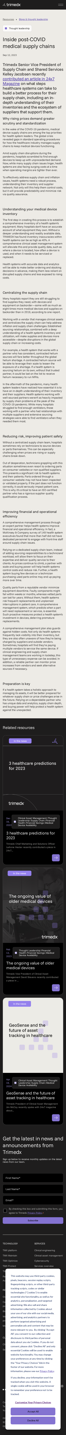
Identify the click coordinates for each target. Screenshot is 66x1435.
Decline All (33, 1420)
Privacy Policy (47, 1371)
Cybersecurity (41, 1260)
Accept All (33, 1411)
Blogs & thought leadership (33, 19)
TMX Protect (9, 1266)
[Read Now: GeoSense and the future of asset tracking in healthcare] (56, 1117)
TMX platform (10, 1250)
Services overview (44, 1266)
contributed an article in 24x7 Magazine (28, 81)
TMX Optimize (10, 1260)
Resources (8, 19)
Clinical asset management (48, 1255)
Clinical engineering (44, 1250)
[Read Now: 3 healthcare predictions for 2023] (56, 857)
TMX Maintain (10, 1255)
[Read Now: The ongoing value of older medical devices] (56, 987)
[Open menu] (60, 4)
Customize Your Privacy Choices (33, 1402)
